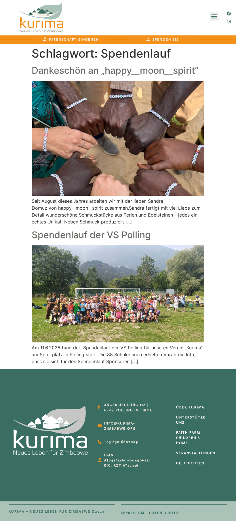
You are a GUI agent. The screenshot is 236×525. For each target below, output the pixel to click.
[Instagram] (229, 22)
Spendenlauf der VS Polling (91, 234)
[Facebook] (229, 14)
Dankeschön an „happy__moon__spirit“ (115, 70)
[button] (214, 16)
